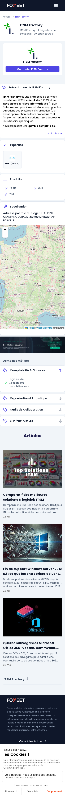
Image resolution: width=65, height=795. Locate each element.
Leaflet (30, 327)
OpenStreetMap (44, 327)
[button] (38, 225)
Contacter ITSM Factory (32, 69)
